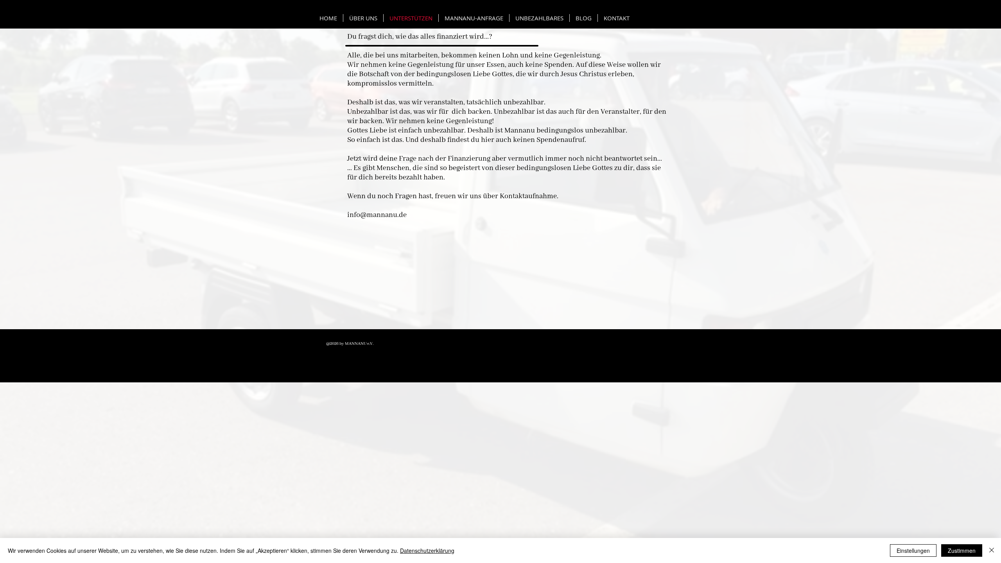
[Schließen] (991, 550)
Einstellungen (913, 550)
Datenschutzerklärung (427, 550)
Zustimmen (962, 550)
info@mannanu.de (377, 215)
